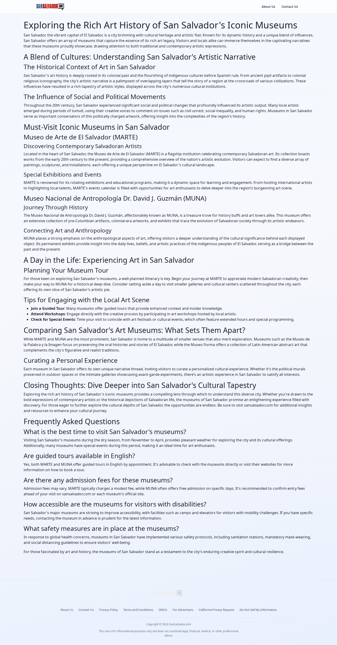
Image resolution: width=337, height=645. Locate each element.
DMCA (163, 610)
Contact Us (290, 7)
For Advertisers (183, 610)
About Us (268, 7)
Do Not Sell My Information (258, 610)
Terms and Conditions (138, 610)
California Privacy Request (216, 610)
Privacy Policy (108, 610)
